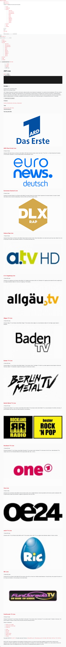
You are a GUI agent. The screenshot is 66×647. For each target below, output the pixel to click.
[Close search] (16, 33)
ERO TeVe (49, 638)
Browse (7, 23)
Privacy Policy (8, 633)
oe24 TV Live (8, 530)
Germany (14, 103)
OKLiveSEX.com (30, 638)
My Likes (5, 31)
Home (7, 6)
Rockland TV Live (9, 445)
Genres (7, 9)
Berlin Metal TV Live (10, 403)
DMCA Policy (8, 634)
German (5, 107)
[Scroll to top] (0, 646)
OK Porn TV (54, 638)
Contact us (8, 627)
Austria (7, 66)
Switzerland (19, 103)
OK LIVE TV (6, 1)
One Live (6, 488)
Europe (7, 65)
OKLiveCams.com (38, 638)
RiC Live (6, 571)
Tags (7, 25)
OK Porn (59, 638)
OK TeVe (44, 638)
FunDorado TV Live (9, 614)
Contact (7, 26)
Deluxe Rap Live (8, 233)
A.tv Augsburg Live (9, 275)
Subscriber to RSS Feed (10, 625)
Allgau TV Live (8, 318)
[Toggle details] (9, 86)
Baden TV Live (8, 360)
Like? (5, 74)
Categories (8, 8)
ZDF (8, 107)
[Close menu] (0, 35)
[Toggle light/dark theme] (5, 28)
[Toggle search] (4, 29)
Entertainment (9, 103)
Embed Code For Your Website (9, 98)
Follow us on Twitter (10, 624)
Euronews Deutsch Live (11, 190)
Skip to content (3, 0)
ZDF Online (11, 107)
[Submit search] (14, 33)
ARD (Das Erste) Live (10, 148)
